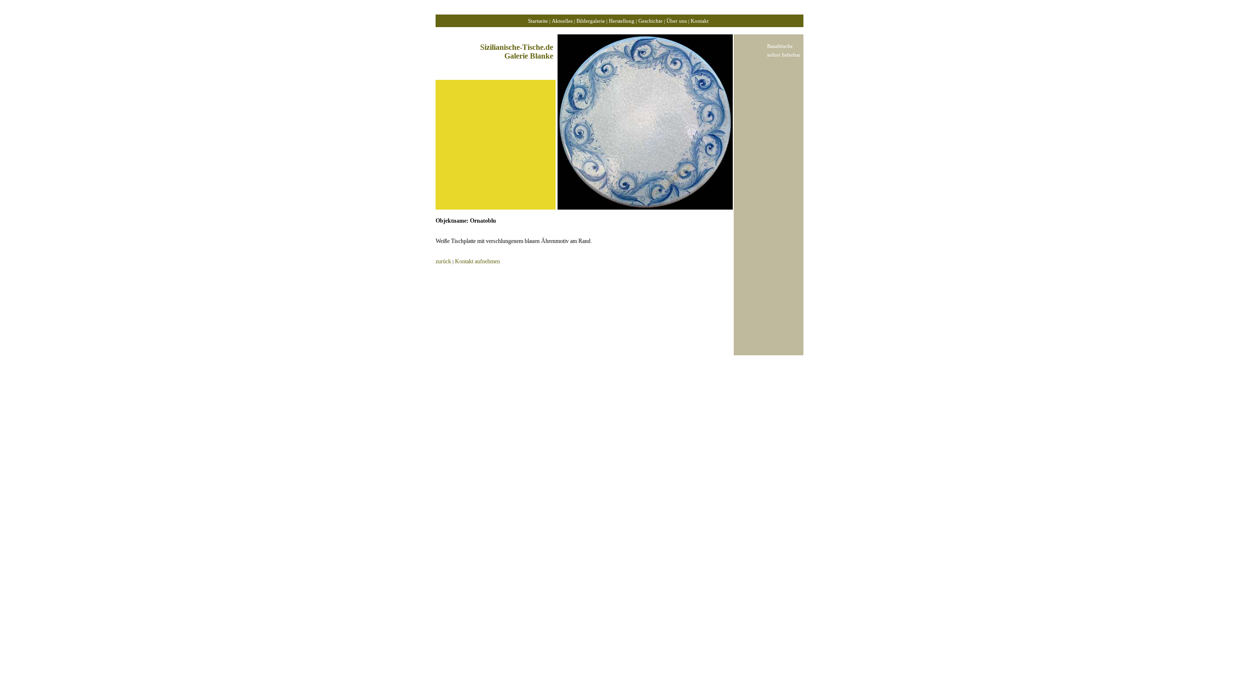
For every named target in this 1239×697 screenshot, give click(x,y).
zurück (443, 261)
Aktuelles (562, 21)
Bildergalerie (590, 21)
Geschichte (650, 21)
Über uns (676, 21)
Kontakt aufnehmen (477, 261)
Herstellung (622, 21)
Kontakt (700, 21)
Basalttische (780, 46)
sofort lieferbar (784, 55)
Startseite (538, 21)
